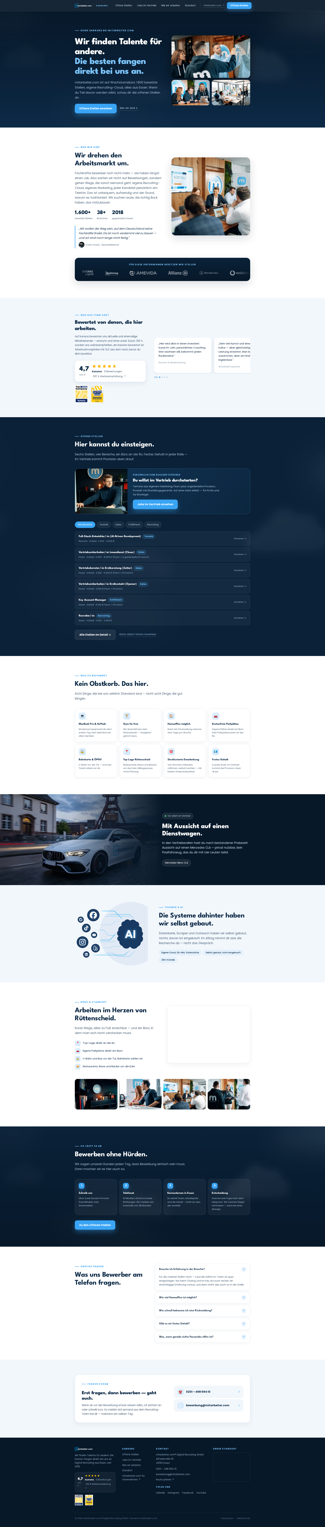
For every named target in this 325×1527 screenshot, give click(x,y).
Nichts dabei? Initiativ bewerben (137, 634)
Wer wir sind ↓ (129, 108)
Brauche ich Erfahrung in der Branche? (202, 1269)
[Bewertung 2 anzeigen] (158, 377)
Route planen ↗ (165, 1479)
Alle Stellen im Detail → (95, 634)
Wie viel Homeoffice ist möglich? (202, 1297)
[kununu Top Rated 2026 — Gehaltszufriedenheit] (97, 394)
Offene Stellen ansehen (95, 108)
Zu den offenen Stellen (95, 1225)
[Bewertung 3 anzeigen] (162, 377)
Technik (104, 524)
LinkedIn (160, 1492)
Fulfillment (134, 524)
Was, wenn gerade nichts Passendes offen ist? (202, 1337)
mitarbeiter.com (213, 5)
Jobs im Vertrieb (146, 5)
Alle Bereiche (85, 524)
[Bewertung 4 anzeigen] (164, 377)
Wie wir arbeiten (170, 5)
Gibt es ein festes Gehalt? (202, 1323)
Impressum (227, 1518)
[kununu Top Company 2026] (81, 394)
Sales (118, 524)
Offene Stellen (123, 5)
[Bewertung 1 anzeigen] (154, 377)
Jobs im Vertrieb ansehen (155, 504)
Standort (190, 5)
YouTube (201, 1492)
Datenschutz (243, 1518)
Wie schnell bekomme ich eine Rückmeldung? (202, 1310)
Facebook (187, 1492)
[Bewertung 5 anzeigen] (167, 377)
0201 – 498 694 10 (166, 1469)
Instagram (173, 1492)
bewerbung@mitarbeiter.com (173, 1474)
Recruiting (153, 524)
